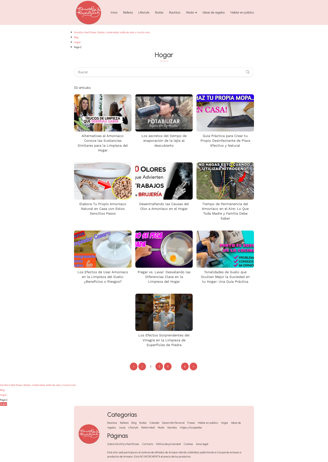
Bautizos (174, 12)
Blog (133, 422)
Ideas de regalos (214, 12)
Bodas (159, 12)
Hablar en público (242, 12)
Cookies (188, 444)
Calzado (154, 422)
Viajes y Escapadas (191, 427)
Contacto (147, 444)
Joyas (122, 427)
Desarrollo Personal (173, 422)
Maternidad (148, 427)
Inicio (114, 12)
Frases (191, 422)
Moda (190, 12)
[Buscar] (246, 71)
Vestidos (172, 427)
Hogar (224, 422)
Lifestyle (143, 12)
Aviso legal (202, 444)
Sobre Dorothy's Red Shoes (123, 444)
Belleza (128, 12)
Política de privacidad (168, 444)
